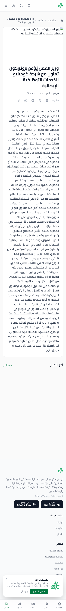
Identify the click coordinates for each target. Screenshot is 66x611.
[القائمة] (6, 5)
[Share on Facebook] (47, 100)
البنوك (60, 522)
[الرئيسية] (61, 20)
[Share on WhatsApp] (26, 100)
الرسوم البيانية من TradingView (49, 496)
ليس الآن (24, 591)
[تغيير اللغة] (14, 5)
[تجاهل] (6, 579)
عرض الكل (8, 365)
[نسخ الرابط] (19, 100)
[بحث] (29, 5)
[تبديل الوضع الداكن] (21, 5)
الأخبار (40, 20)
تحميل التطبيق (39, 591)
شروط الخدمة (56, 550)
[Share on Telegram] (33, 100)
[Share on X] (40, 100)
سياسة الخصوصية (54, 556)
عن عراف (58, 568)
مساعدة (59, 562)
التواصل (59, 574)
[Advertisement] (33, 426)
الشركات (59, 528)
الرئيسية (52, 20)
